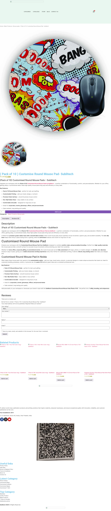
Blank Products (8, 26)
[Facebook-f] (2, 419)
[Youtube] (9, 419)
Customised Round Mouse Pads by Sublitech (40, 183)
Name (4, 319)
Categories (27, 11)
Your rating (5, 306)
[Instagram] (6, 419)
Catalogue (36, 11)
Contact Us (54, 11)
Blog (48, 11)
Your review (5, 311)
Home (1, 26)
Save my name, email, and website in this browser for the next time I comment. (25, 331)
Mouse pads (16, 26)
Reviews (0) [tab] (15, 218)
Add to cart (58, 212)
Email (4, 325)
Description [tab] (5, 218)
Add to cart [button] (4, 378)
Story (43, 11)
